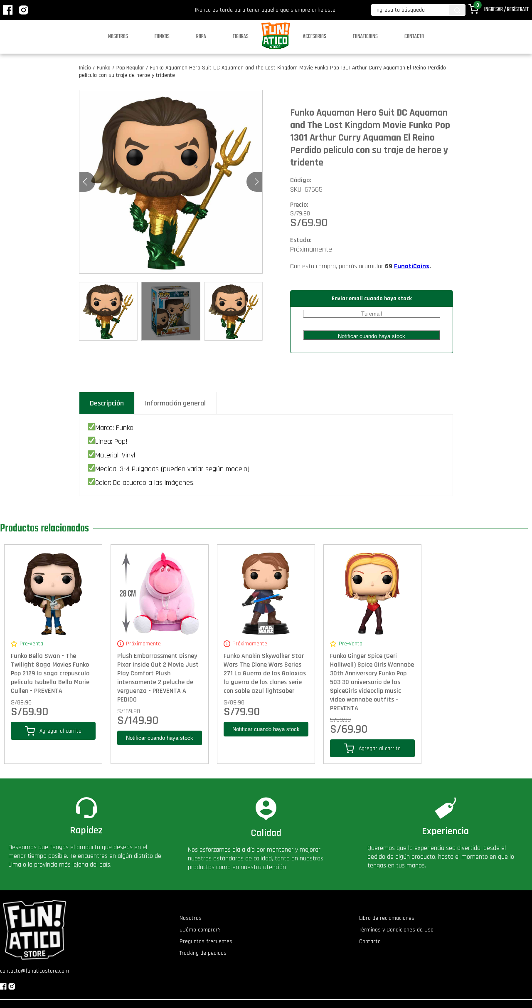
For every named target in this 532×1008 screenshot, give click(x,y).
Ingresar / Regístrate (506, 10)
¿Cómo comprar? (200, 930)
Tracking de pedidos (203, 953)
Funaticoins (365, 37)
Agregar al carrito (60, 731)
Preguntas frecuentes (206, 941)
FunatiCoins (411, 266)
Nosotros (118, 37)
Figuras (241, 37)
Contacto (414, 37)
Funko (104, 68)
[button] (256, 182)
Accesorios (314, 37)
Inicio (85, 68)
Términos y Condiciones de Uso (396, 930)
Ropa (201, 37)
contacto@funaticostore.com (34, 971)
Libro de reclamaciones (386, 918)
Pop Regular (130, 68)
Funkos (162, 37)
